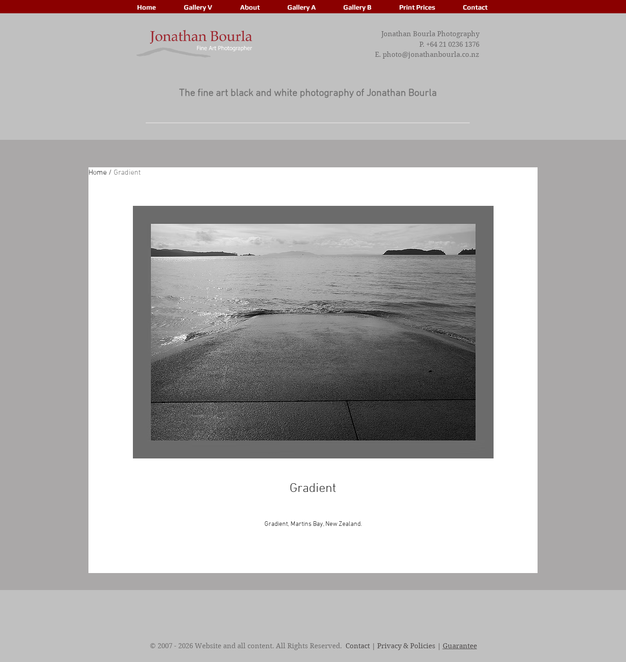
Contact (358, 646)
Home (97, 172)
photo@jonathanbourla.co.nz (431, 54)
